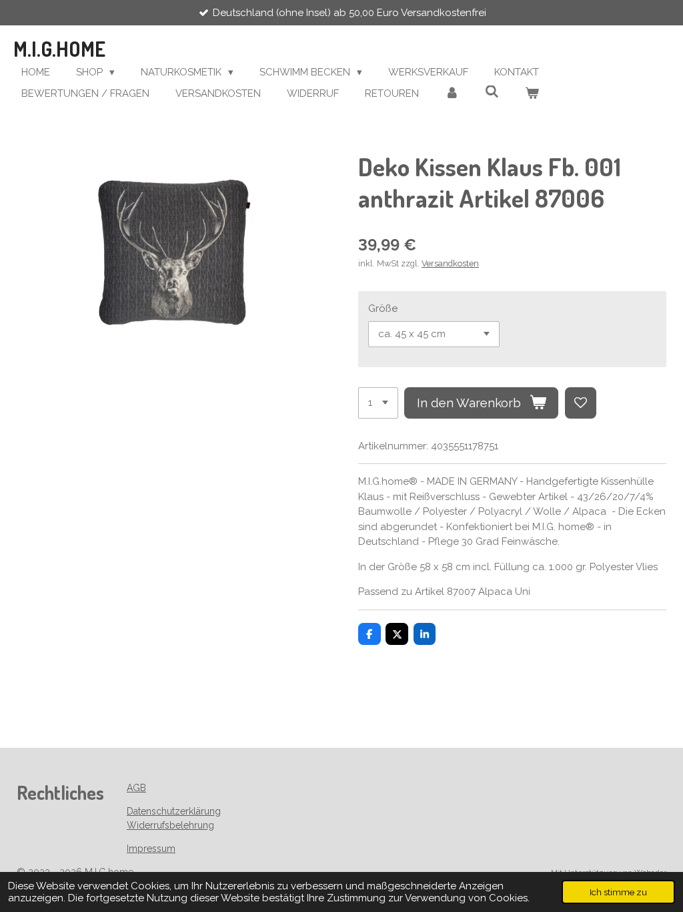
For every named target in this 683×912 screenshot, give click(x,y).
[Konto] (452, 94)
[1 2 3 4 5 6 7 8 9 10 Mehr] (378, 403)
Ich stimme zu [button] (618, 892)
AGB (136, 787)
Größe (383, 308)
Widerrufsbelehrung (170, 825)
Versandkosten (450, 263)
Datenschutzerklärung (174, 811)
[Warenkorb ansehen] (532, 94)
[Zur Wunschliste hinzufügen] (580, 403)
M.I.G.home (59, 48)
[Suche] (492, 92)
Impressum (151, 848)
